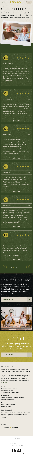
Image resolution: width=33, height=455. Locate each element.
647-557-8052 (6, 392)
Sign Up (3, 420)
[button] (29, 2)
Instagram (6, 427)
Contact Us (13, 443)
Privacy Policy (13, 441)
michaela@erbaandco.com (7, 399)
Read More (4, 382)
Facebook (15, 427)
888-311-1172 (15, 392)
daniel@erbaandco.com (7, 390)
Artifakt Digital (19, 446)
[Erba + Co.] (16, 2)
